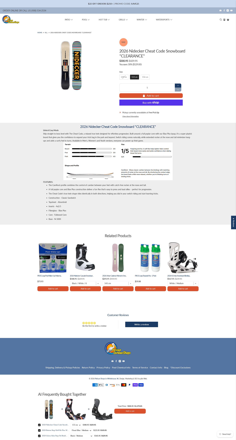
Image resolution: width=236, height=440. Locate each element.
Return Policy (88, 367)
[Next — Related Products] (194, 258)
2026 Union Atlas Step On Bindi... (54, 436)
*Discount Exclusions (180, 367)
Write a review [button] (141, 324)
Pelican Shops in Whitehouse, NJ (107, 379)
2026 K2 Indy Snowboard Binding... (178, 276)
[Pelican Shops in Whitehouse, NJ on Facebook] (224, 10)
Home (39, 32)
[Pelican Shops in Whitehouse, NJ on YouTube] (231, 10)
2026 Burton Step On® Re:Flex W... (55, 430)
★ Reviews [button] (233, 222)
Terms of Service (140, 367)
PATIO (67, 19)
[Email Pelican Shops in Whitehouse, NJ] (220, 10)
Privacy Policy (103, 367)
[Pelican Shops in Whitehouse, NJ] (11, 19)
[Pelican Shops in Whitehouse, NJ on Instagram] (228, 10)
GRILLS (122, 19)
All (46, 32)
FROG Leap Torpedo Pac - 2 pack (145, 276)
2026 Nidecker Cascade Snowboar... (81, 276)
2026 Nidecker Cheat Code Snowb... (55, 425)
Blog (166, 367)
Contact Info (156, 367)
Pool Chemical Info (121, 367)
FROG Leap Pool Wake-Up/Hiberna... (49, 276)
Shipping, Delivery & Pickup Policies (62, 367)
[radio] (123, 77)
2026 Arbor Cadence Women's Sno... (114, 276)
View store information (130, 116)
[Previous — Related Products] (41, 258)
